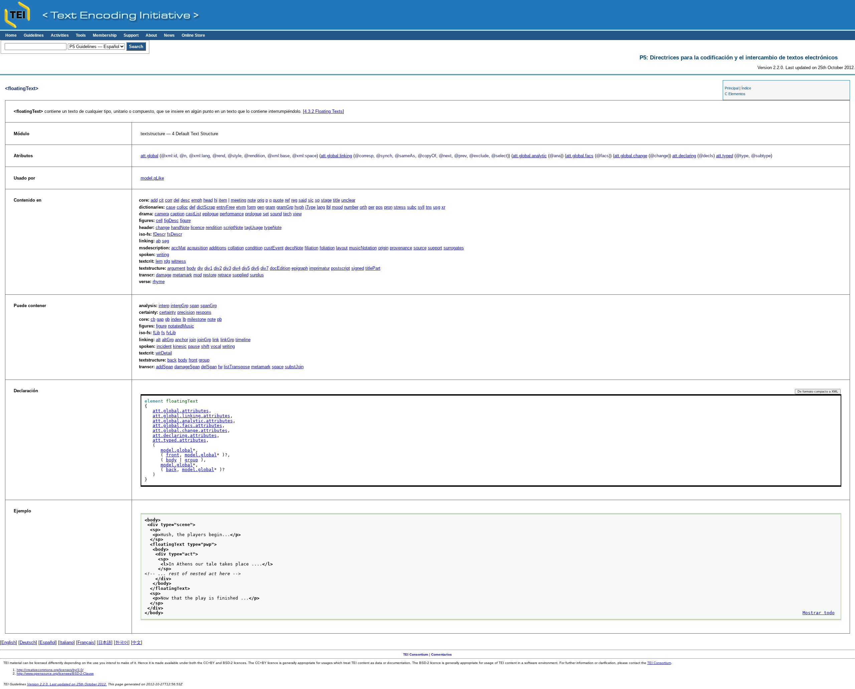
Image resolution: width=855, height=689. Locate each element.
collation (236, 247)
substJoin (294, 366)
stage (326, 200)
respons (203, 312)
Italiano (66, 642)
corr (168, 200)
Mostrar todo (819, 612)
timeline (242, 339)
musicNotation (363, 247)
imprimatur (319, 268)
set (266, 213)
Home (11, 35)
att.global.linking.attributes (191, 415)
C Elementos (735, 94)
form (251, 207)
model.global (177, 450)
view (297, 213)
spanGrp (208, 305)
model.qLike (152, 178)
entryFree (225, 207)
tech (287, 213)
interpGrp (179, 305)
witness (178, 261)
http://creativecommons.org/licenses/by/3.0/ (50, 670)
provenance (401, 247)
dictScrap (206, 207)
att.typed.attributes (179, 440)
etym (241, 207)
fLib (156, 332)
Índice (746, 88)
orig (260, 200)
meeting (238, 200)
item (223, 200)
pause (194, 346)
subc (411, 207)
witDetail (164, 353)
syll (421, 207)
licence (197, 227)
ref (287, 200)
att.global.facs (579, 155)
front (193, 360)
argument (176, 268)
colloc (182, 207)
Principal (731, 88)
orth (363, 207)
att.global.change (630, 155)
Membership (105, 35)
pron (388, 207)
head (208, 200)
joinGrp (204, 339)
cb (153, 319)
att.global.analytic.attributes (193, 420)
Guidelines (34, 35)
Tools (81, 35)
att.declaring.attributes (185, 435)
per (371, 207)
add (154, 200)
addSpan (164, 366)
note (251, 200)
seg (165, 240)
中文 (136, 642)
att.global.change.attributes (190, 430)
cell (159, 220)
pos (379, 207)
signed (357, 268)
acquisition (197, 247)
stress (400, 207)
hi (215, 200)
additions (217, 247)
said (303, 200)
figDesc (171, 220)
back (172, 360)
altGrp (168, 339)
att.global (149, 155)
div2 (218, 268)
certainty (167, 312)
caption (177, 213)
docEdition (280, 268)
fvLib (171, 332)
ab (158, 240)
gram (270, 207)
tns (429, 207)
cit (161, 200)
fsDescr (174, 234)
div (200, 268)
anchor (181, 339)
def (192, 207)
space (278, 366)
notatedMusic (181, 325)
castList (193, 213)
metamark (182, 274)
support (435, 247)
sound (276, 213)
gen (260, 207)
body (191, 268)
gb (167, 319)
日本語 (104, 642)
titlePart (372, 268)
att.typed (724, 155)
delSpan (209, 366)
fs (163, 332)
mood (337, 207)
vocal (216, 346)
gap (160, 319)
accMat (178, 247)
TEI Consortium (415, 654)
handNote (180, 227)
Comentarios (441, 654)
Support (131, 35)
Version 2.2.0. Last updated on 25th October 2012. (67, 684)
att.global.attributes (181, 410)
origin (383, 247)
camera (162, 213)
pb (219, 319)
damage (163, 274)
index (176, 319)
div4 (236, 268)
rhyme (159, 281)
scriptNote (233, 227)
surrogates (454, 247)
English (8, 642)
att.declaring (684, 155)
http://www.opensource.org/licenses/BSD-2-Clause (55, 673)
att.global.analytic (530, 155)
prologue (253, 213)
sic (311, 200)
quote (278, 200)
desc (185, 200)
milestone (196, 319)
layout (342, 247)
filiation (311, 247)
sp (317, 200)
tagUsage (253, 227)
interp (164, 305)
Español (47, 642)
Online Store (193, 35)
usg (436, 207)
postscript (340, 268)
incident (164, 346)
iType (310, 207)
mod (197, 274)
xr (443, 207)
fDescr (159, 234)
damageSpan (187, 366)
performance (232, 213)
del (176, 200)
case (170, 207)
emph (196, 200)
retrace (224, 274)
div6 (255, 268)
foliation (327, 247)
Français (85, 642)
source (419, 247)
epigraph (300, 268)
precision (186, 312)
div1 (208, 268)
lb (184, 319)
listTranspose (237, 366)
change (163, 227)
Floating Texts (323, 111)
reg (294, 200)
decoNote (294, 247)
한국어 (121, 642)
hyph (299, 207)
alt (158, 339)
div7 (265, 268)
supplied (240, 274)
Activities (60, 35)
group (204, 360)
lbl (328, 207)
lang (321, 207)
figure (185, 220)
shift (205, 346)
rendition (214, 227)
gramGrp (285, 207)
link (215, 339)
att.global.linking (336, 155)
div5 (246, 268)
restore (209, 274)
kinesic (180, 346)
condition (254, 247)
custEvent (274, 247)
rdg (167, 261)
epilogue (210, 213)
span (194, 305)
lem (159, 261)
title (336, 200)
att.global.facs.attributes (187, 425)
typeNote (273, 227)
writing (163, 254)
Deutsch (28, 642)
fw (220, 366)
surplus (257, 274)
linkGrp (227, 339)
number (351, 207)
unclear (348, 200)
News (169, 35)
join (192, 339)
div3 (227, 268)
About (151, 35)
